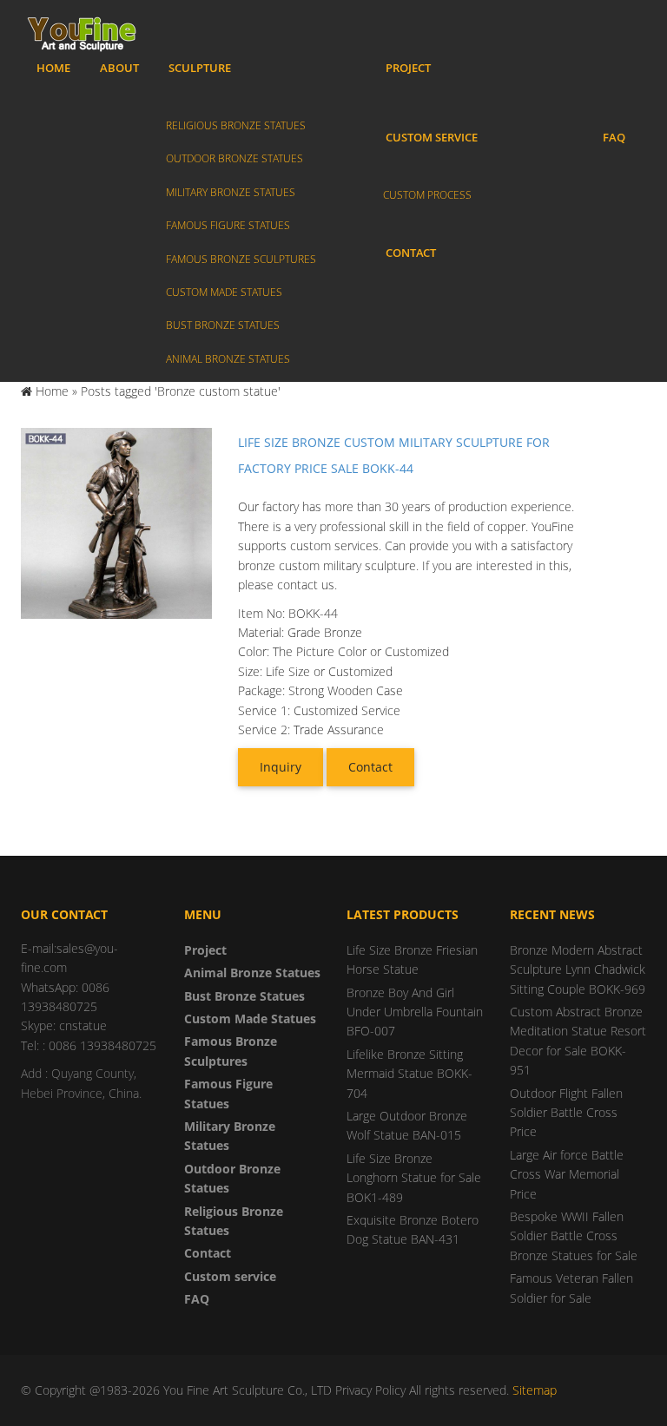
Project (408, 68)
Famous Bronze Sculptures (241, 259)
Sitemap (534, 1390)
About (119, 68)
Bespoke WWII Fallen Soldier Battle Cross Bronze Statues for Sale (573, 1236)
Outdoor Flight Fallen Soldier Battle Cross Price (566, 1112)
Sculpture (199, 68)
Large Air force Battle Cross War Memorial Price (567, 1174)
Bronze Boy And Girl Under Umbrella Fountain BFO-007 (415, 1012)
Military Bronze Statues (230, 192)
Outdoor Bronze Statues (234, 158)
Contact (411, 252)
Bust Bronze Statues (223, 325)
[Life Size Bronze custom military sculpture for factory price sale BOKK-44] (116, 521)
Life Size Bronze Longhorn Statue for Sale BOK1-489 (414, 1178)
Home (53, 68)
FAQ (614, 137)
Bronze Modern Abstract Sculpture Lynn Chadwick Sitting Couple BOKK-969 (577, 969)
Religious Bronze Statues (236, 125)
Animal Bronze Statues (228, 359)
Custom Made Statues (224, 292)
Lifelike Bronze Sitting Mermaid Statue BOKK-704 (409, 1073)
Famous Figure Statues (228, 225)
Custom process (427, 194)
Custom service (432, 137)
